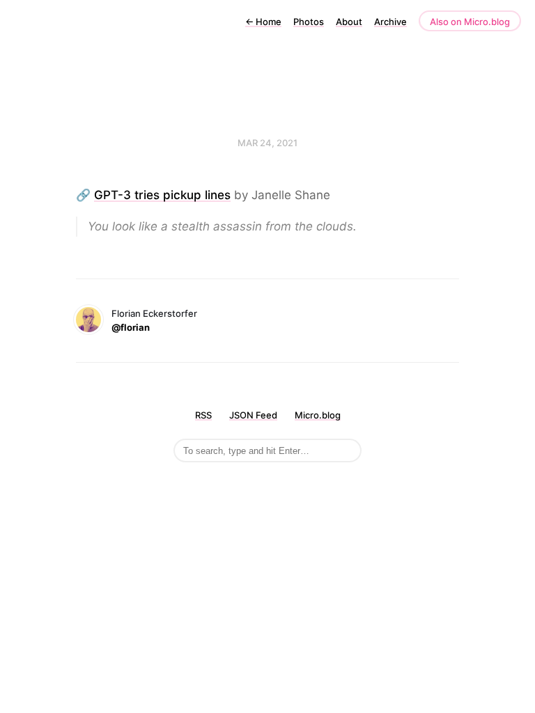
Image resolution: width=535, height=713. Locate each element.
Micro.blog (318, 415)
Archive (390, 21)
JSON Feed (253, 415)
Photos (308, 21)
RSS (203, 415)
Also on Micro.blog (470, 21)
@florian (130, 327)
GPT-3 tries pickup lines (162, 195)
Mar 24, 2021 (267, 142)
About (349, 21)
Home (263, 21)
